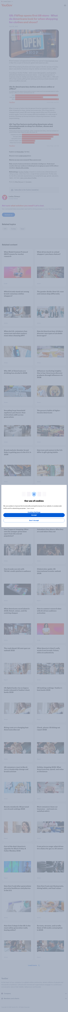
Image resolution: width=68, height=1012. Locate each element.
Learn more (30, 508)
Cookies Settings (34, 512)
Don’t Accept (34, 520)
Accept (34, 515)
